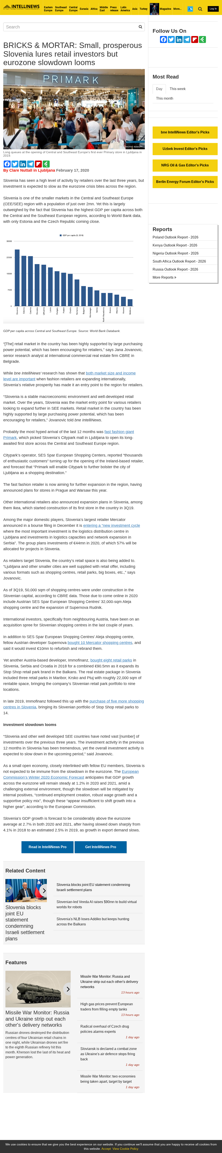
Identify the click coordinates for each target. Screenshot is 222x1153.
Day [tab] (159, 89)
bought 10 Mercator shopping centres (100, 643)
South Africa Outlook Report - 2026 (179, 261)
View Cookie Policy (125, 1148)
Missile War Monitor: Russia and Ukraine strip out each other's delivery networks (37, 1019)
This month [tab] (164, 98)
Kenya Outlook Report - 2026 (175, 245)
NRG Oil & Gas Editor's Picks (185, 165)
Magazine (165, 8)
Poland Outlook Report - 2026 (175, 237)
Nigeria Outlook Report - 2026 (176, 253)
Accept (106, 1148)
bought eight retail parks (111, 660)
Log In (213, 8)
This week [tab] (178, 89)
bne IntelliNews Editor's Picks (185, 132)
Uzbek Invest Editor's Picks (185, 149)
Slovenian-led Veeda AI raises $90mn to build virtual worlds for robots (97, 904)
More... (177, 8)
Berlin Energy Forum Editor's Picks (185, 182)
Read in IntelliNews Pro (48, 847)
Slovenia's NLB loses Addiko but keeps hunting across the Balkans (93, 921)
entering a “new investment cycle (111, 525)
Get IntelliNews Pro (100, 847)
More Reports (163, 277)
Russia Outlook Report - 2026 (175, 269)
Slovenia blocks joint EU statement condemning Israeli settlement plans (24, 922)
